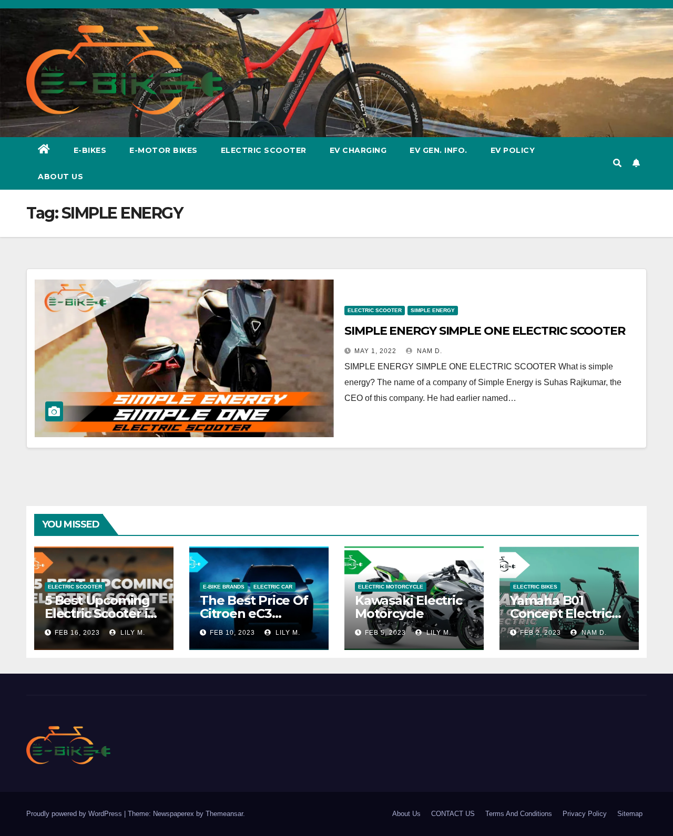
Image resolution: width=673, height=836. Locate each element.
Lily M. (131, 632)
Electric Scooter (264, 150)
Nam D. (428, 351)
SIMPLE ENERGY (433, 310)
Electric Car (272, 587)
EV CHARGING (358, 150)
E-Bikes (90, 150)
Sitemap (630, 814)
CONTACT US (453, 814)
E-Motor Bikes (163, 150)
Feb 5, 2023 (385, 632)
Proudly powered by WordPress (75, 814)
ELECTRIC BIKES (535, 587)
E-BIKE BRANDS (223, 587)
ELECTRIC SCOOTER (375, 310)
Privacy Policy (585, 814)
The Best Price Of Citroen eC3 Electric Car (254, 613)
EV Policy (513, 150)
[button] (617, 163)
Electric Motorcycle (390, 587)
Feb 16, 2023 (77, 632)
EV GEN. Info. (438, 150)
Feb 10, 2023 (232, 632)
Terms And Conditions (518, 814)
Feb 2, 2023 (540, 632)
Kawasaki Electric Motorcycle (408, 607)
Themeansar (224, 814)
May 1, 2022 (375, 351)
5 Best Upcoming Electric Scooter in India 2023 (100, 613)
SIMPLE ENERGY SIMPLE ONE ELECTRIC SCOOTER (484, 331)
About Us (60, 176)
